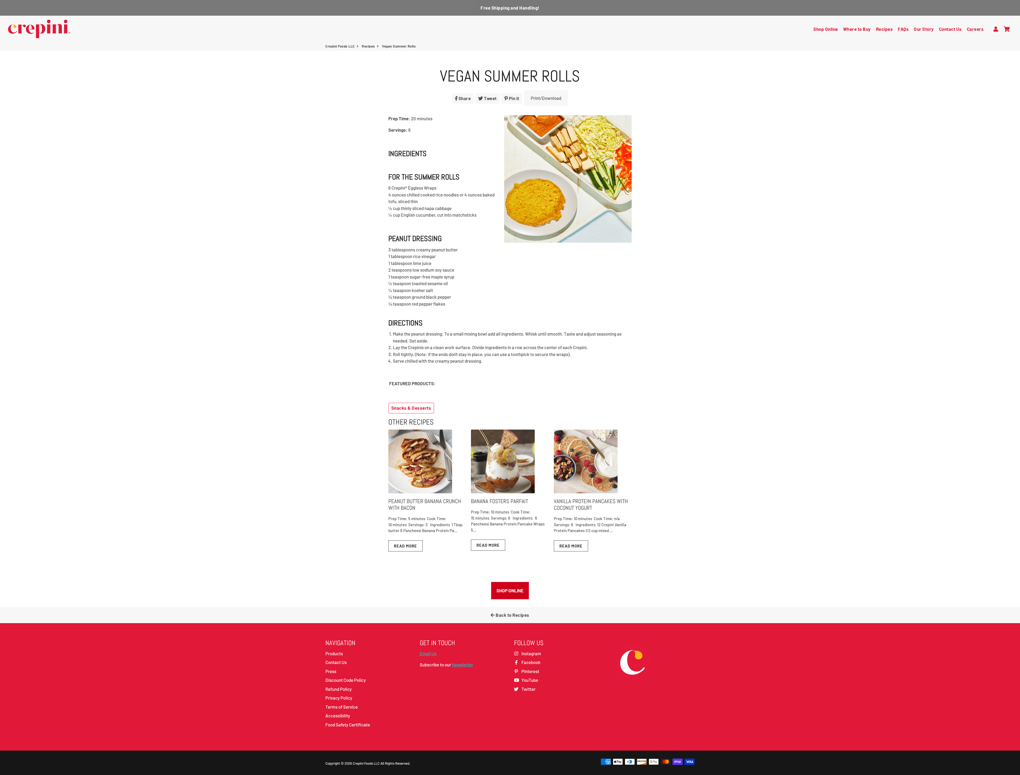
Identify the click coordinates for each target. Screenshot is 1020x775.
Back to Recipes (512, 615)
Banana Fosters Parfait (499, 501)
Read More (405, 545)
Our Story (924, 29)
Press (330, 671)
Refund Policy (338, 689)
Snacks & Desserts (411, 407)
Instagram (531, 653)
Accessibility (337, 715)
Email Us (428, 653)
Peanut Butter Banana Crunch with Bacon (424, 504)
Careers (975, 29)
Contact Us (950, 29)
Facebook (531, 662)
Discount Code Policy (345, 680)
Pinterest (530, 671)
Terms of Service (341, 706)
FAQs (903, 29)
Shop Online (825, 29)
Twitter (528, 689)
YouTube (529, 680)
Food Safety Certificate (347, 724)
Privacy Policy (338, 697)
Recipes (884, 29)
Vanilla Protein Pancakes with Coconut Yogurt (591, 504)
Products (334, 653)
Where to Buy (857, 29)
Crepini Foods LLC (340, 46)
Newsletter (462, 664)
